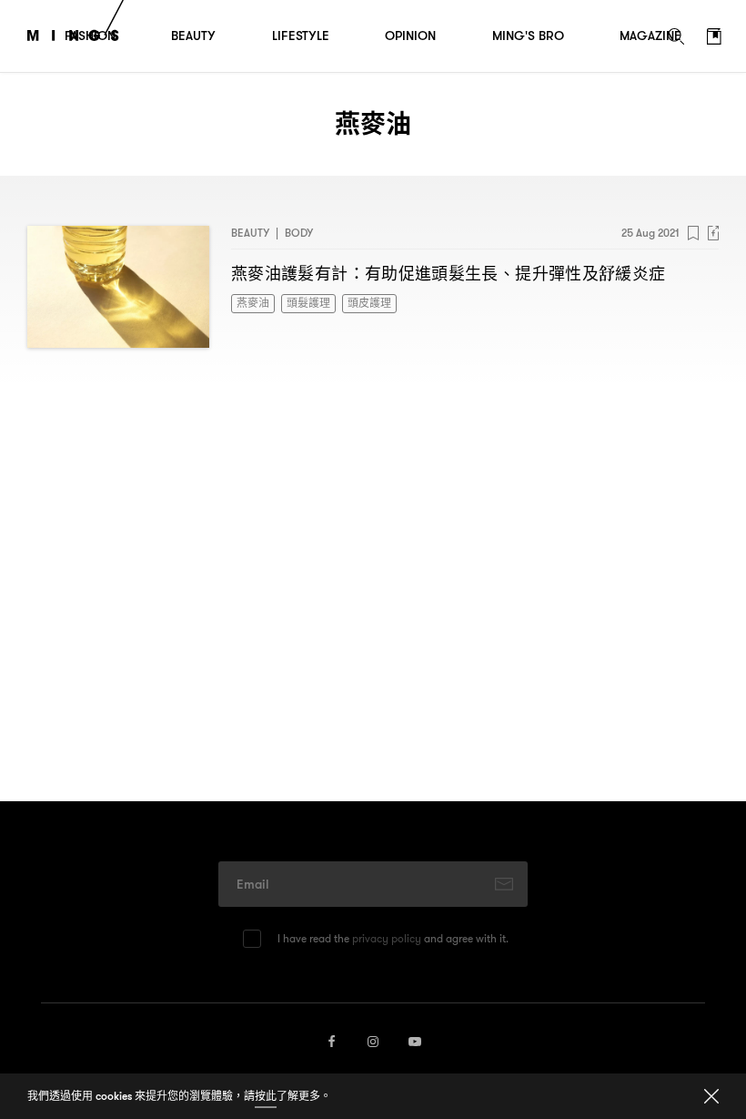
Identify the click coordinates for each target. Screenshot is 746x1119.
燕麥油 (253, 302)
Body (299, 232)
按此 (266, 1096)
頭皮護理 (369, 302)
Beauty (250, 232)
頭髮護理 (308, 302)
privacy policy (386, 938)
